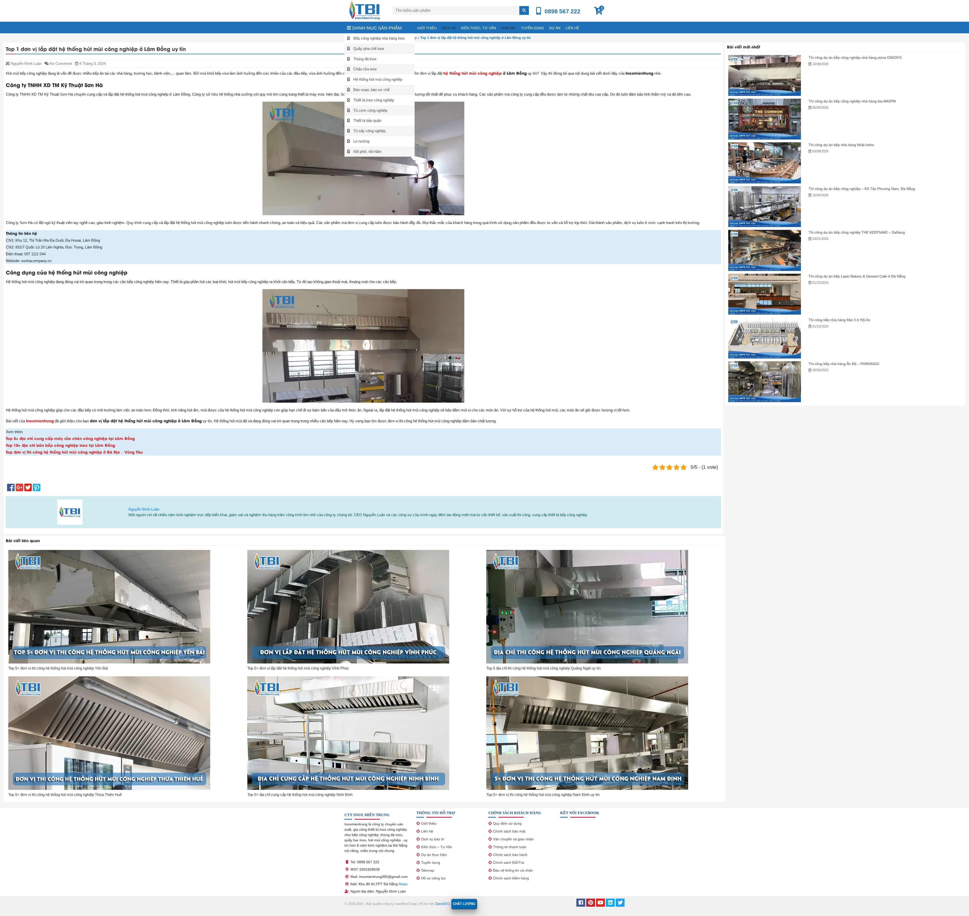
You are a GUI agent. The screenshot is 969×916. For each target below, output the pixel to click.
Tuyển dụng (532, 28)
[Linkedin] (610, 903)
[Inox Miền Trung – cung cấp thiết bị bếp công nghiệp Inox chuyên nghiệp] (364, 9)
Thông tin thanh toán (509, 847)
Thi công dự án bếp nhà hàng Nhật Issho (841, 145)
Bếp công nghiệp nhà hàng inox (378, 38)
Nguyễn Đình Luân (143, 509)
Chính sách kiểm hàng (511, 878)
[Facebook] (580, 903)
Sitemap (427, 870)
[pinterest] (590, 903)
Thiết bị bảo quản (366, 120)
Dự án (554, 28)
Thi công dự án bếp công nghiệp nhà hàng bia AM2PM (852, 101)
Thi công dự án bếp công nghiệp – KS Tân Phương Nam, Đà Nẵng (862, 189)
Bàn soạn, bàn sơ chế (371, 90)
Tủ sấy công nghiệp (369, 131)
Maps (403, 884)
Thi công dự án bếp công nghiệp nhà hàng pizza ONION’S (855, 57)
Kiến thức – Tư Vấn (436, 847)
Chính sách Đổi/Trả (508, 863)
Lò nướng (360, 141)
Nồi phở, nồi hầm (367, 151)
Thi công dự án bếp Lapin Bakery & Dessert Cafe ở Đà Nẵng (857, 276)
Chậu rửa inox (364, 69)
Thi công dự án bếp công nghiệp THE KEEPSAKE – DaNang (857, 232)
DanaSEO (442, 904)
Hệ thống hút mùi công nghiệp (377, 79)
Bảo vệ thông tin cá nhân (513, 870)
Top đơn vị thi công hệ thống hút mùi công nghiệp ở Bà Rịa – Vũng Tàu (74, 452)
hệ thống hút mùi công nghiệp (473, 73)
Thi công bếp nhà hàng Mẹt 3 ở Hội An (839, 320)
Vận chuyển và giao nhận (513, 839)
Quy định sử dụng (507, 823)
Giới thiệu (427, 28)
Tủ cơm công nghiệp (369, 110)
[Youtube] (600, 903)
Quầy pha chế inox (368, 48)
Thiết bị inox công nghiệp (373, 100)
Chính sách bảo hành (510, 855)
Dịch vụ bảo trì (432, 839)
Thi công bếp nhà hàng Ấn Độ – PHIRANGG (844, 364)
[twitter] (620, 903)
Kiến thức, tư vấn (478, 28)
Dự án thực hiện (434, 855)
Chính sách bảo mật (509, 831)
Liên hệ (572, 28)
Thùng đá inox (364, 59)
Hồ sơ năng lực (433, 878)
